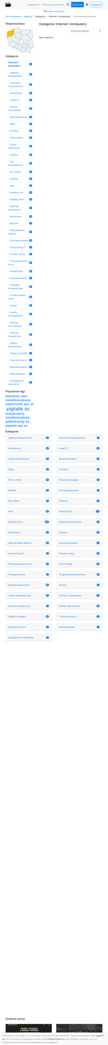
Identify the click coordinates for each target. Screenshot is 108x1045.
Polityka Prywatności (56, 1039)
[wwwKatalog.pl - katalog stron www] (8, 4)
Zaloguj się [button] (96, 4)
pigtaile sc (19, 409)
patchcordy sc (18, 421)
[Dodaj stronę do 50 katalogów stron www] (54, 11)
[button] (68, 4)
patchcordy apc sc (19, 404)
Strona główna (13, 16)
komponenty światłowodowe (17, 415)
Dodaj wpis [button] (77, 4)
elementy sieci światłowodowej (18, 398)
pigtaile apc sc (16, 425)
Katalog (28, 16)
